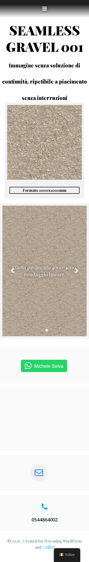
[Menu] (45, 9)
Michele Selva (48, 365)
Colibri (48, 547)
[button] (42, 330)
